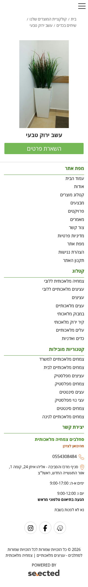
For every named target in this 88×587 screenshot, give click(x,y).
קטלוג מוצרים (72, 195)
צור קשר (76, 227)
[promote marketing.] (44, 573)
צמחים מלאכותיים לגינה (63, 416)
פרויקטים (76, 211)
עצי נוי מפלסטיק (69, 400)
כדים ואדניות (73, 338)
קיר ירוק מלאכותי (69, 322)
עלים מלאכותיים (70, 330)
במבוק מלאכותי (70, 314)
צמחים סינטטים (70, 408)
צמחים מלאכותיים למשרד (61, 359)
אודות (79, 186)
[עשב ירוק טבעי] (44, 84)
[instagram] (30, 528)
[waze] (60, 528)
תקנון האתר (73, 260)
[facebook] (45, 528)
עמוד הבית (75, 178)
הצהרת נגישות (71, 252)
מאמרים (77, 219)
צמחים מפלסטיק (69, 384)
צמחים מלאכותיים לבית (64, 367)
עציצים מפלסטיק (69, 375)
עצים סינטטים (71, 392)
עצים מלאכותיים (70, 305)
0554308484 (64, 456)
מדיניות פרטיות (71, 236)
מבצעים (77, 203)
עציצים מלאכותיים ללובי (63, 289)
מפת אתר (75, 244)
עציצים (78, 297)
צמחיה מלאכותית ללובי (64, 281)
